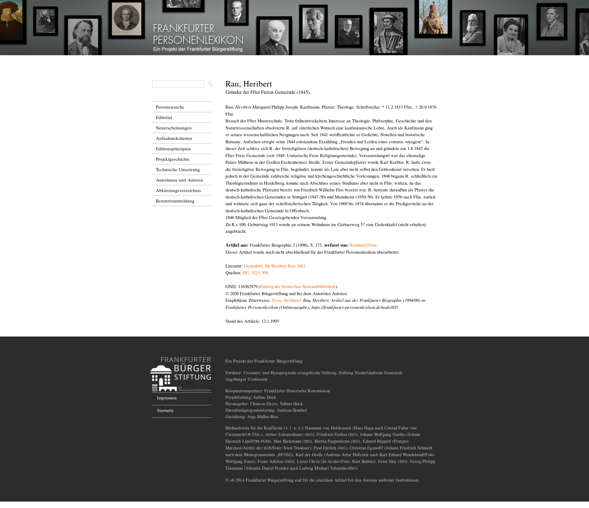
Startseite (165, 410)
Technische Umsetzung (178, 169)
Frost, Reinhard (286, 300)
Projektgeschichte (173, 159)
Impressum (167, 398)
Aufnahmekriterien (174, 138)
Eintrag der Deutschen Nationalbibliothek (298, 286)
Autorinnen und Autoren (179, 180)
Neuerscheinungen (174, 128)
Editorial (164, 117)
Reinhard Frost (362, 245)
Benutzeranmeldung (175, 201)
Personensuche (170, 107)
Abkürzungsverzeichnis (178, 190)
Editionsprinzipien (173, 148)
